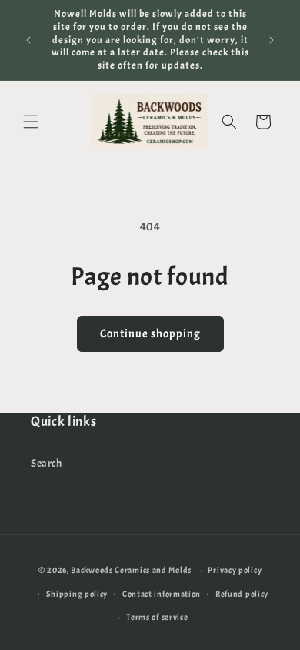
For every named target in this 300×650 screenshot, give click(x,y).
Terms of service (157, 616)
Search (46, 463)
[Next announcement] (271, 40)
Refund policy (241, 593)
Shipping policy (77, 593)
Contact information (161, 593)
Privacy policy (235, 570)
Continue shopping (150, 334)
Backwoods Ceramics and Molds (131, 570)
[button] (31, 122)
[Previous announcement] (28, 40)
